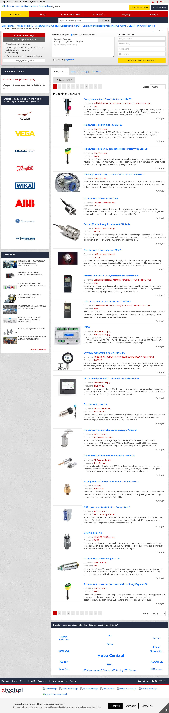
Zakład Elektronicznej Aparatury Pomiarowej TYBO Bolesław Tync (122, 103)
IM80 (87, 327)
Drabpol (97, 485)
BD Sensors (156, 669)
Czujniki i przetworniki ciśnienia (142, 26)
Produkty (14, 14)
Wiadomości (98, 14)
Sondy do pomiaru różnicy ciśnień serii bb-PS (107, 99)
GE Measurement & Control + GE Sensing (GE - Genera (109, 670)
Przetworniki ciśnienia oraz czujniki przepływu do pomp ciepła (32, 284)
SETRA (97, 205)
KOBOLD (98, 360)
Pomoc (72, 681)
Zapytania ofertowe (70, 14)
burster (156, 638)
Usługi (86, 71)
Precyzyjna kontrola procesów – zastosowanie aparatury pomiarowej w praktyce (32, 263)
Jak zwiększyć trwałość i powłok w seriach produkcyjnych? (32, 338)
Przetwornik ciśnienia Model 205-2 (102, 249)
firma (75, 34)
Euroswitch (99, 488)
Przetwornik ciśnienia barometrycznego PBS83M (110, 429)
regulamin (69, 59)
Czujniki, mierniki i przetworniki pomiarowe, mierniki (105, 26)
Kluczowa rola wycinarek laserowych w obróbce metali (30, 273)
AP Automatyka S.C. (102, 408)
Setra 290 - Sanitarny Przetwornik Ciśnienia (107, 224)
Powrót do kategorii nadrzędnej (19, 79)
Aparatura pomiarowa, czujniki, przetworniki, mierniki (57, 26)
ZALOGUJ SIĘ (160, 7)
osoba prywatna (90, 34)
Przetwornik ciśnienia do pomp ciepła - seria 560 (109, 455)
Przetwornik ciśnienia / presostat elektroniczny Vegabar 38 (115, 584)
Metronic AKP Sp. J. (102, 331)
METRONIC (99, 386)
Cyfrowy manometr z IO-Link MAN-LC (104, 352)
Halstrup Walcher (107, 514)
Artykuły (126, 14)
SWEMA (63, 651)
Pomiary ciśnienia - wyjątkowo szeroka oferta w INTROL (114, 174)
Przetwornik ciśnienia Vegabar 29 (102, 558)
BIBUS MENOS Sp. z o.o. (104, 537)
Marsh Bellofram (64, 638)
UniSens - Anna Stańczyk (104, 202)
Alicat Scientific (156, 649)
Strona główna (8, 26)
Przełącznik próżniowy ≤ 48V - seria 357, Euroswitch (111, 481)
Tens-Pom (64, 669)
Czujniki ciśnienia (93, 532)
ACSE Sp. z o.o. (100, 434)
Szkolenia (97, 71)
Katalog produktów (25, 26)
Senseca (108, 437)
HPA (109, 664)
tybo (96, 106)
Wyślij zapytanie (140, 7)
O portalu (5, 681)
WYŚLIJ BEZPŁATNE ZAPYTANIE (142, 60)
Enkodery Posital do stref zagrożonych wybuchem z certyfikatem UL (29, 319)
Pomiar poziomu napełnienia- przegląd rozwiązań (30, 296)
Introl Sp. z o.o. (100, 129)
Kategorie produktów (13, 71)
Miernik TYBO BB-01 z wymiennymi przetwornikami (111, 275)
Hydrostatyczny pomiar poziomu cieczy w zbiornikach (32, 307)
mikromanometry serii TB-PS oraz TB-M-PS (107, 301)
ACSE (96, 514)
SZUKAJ (105, 20)
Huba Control (99, 411)
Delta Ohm (99, 437)
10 (95, 86)
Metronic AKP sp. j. (102, 334)
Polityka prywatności (58, 681)
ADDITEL (157, 662)
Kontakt (31, 681)
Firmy (43, 14)
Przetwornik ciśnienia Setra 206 (101, 198)
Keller (64, 662)
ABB (110, 635)
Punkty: (160, 118)
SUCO (96, 540)
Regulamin (42, 681)
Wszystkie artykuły (38, 350)
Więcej (153, 14)
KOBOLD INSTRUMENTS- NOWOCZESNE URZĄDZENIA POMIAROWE (124, 357)
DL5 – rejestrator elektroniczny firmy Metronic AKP (111, 378)
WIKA (110, 644)
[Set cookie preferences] (163, 707)
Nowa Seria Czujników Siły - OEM (31, 329)
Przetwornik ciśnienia (95, 404)
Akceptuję (65, 59)
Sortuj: (146, 87)
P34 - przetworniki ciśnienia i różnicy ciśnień (107, 507)
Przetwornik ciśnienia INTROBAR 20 (103, 124)
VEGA (96, 156)
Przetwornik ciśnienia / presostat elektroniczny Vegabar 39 (115, 148)
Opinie (23, 681)
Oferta (15, 681)
